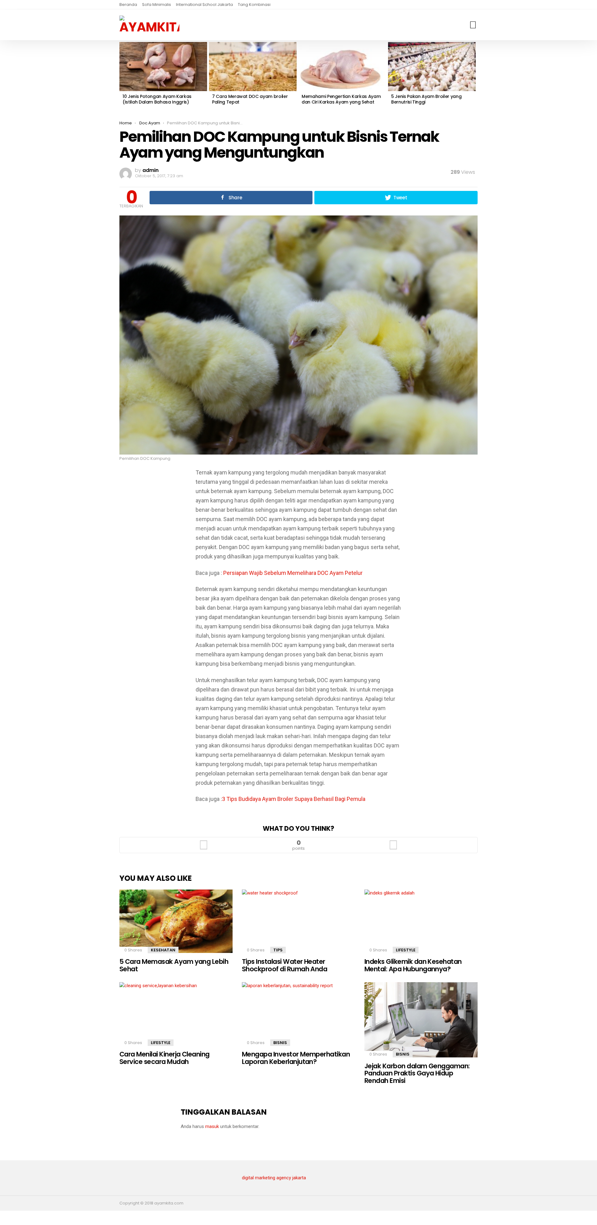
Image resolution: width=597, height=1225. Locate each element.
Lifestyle (405, 950)
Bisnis (280, 1043)
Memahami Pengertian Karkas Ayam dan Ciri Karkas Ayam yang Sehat (341, 99)
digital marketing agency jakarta (274, 1178)
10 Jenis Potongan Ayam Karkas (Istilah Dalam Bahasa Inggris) (157, 99)
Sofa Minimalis (156, 4)
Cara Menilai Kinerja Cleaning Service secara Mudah (164, 1058)
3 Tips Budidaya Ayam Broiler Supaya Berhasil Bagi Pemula (293, 799)
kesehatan (163, 950)
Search (473, 25)
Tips (278, 950)
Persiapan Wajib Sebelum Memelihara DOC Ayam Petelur (293, 573)
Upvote (204, 845)
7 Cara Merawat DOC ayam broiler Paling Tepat (250, 99)
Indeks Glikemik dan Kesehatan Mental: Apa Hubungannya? (413, 965)
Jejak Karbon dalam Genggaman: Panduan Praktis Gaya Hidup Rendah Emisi (417, 1073)
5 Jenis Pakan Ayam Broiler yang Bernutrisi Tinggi (426, 99)
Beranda (128, 4)
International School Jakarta (204, 4)
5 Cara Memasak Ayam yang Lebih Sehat (173, 965)
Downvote (393, 845)
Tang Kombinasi (254, 4)
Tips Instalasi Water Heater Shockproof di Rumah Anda (284, 965)
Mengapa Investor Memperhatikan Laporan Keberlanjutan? (296, 1058)
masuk (212, 1126)
